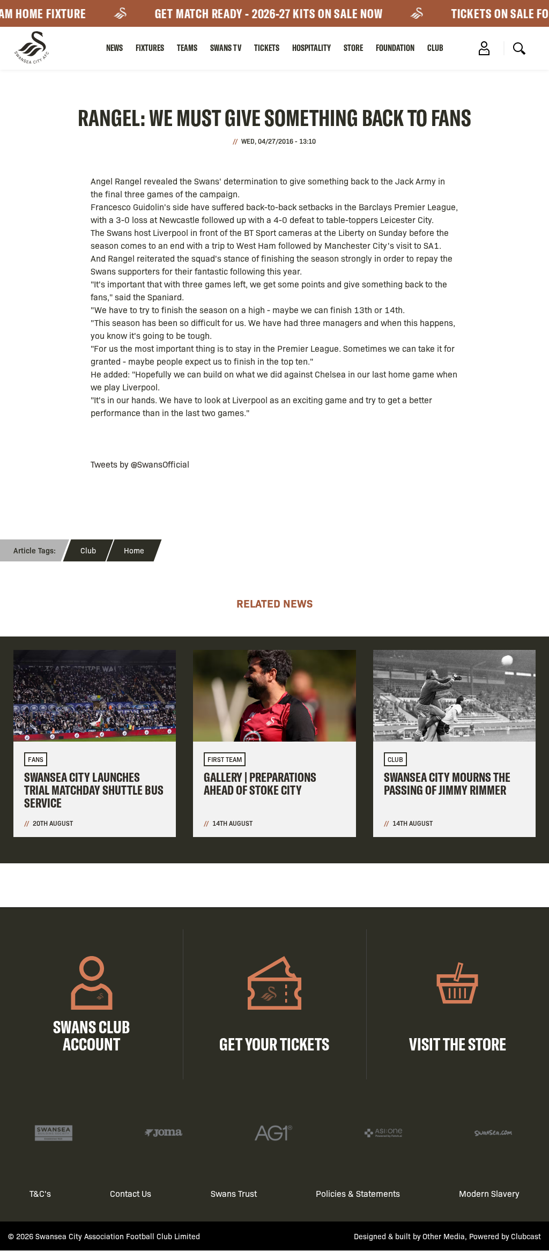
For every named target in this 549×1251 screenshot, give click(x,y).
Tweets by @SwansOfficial (140, 464)
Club (435, 47)
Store (353, 47)
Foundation (395, 47)
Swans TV (225, 47)
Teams (187, 47)
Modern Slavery (489, 1193)
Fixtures (150, 47)
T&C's (40, 1193)
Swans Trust (234, 1193)
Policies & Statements (358, 1193)
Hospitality (311, 47)
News (114, 47)
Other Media (443, 1236)
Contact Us (130, 1193)
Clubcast (526, 1236)
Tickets (266, 47)
